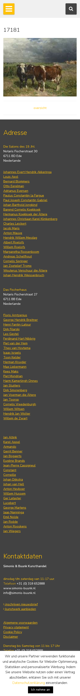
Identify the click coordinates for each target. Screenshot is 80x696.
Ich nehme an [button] (40, 690)
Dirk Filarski (11, 329)
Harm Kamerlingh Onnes (20, 381)
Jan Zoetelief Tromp (17, 266)
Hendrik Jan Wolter (16, 414)
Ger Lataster (12, 498)
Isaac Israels (12, 353)
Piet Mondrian (13, 376)
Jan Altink (10, 437)
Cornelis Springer (15, 261)
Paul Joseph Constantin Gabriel (25, 200)
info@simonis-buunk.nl (19, 593)
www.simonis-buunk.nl (19, 588)
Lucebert (9, 503)
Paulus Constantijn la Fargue (23, 195)
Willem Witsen (13, 409)
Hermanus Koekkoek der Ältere (25, 214)
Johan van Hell (13, 484)
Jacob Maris (11, 228)
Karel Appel (11, 442)
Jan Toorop (11, 399)
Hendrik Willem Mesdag (20, 238)
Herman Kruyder (14, 362)
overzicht (40, 108)
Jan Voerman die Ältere (19, 395)
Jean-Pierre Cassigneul (19, 465)
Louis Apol (10, 177)
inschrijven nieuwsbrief (21, 604)
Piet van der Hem (15, 343)
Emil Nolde (10, 517)
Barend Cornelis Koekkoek (21, 209)
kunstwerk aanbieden (20, 609)
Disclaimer (10, 637)
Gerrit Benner (12, 451)
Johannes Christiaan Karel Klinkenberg (30, 219)
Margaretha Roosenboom (21, 252)
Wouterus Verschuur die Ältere (25, 270)
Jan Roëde (10, 522)
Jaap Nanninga (13, 512)
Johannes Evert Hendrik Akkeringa (27, 172)
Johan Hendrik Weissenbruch (23, 275)
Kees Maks (10, 371)
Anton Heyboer (14, 489)
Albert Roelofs (13, 242)
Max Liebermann (14, 367)
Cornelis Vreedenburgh (19, 404)
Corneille (9, 475)
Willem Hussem (14, 493)
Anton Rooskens (15, 526)
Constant (9, 470)
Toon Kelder (12, 357)
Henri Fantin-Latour (17, 324)
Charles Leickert (14, 224)
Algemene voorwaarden (20, 623)
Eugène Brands (14, 461)
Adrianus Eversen (15, 191)
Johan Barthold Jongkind (20, 205)
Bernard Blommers (16, 181)
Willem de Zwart (15, 418)
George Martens (14, 508)
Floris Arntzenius (15, 315)
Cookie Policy (12, 632)
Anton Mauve (12, 233)
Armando (9, 447)
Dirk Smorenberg (15, 390)
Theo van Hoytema (16, 348)
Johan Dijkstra (13, 479)
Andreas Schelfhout (17, 256)
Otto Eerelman (13, 186)
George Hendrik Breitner (20, 320)
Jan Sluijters (11, 385)
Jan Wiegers (12, 531)
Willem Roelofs (14, 247)
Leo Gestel (11, 334)
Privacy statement (16, 627)
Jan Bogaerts (12, 456)
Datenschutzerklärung (28, 683)
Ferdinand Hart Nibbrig (19, 339)
